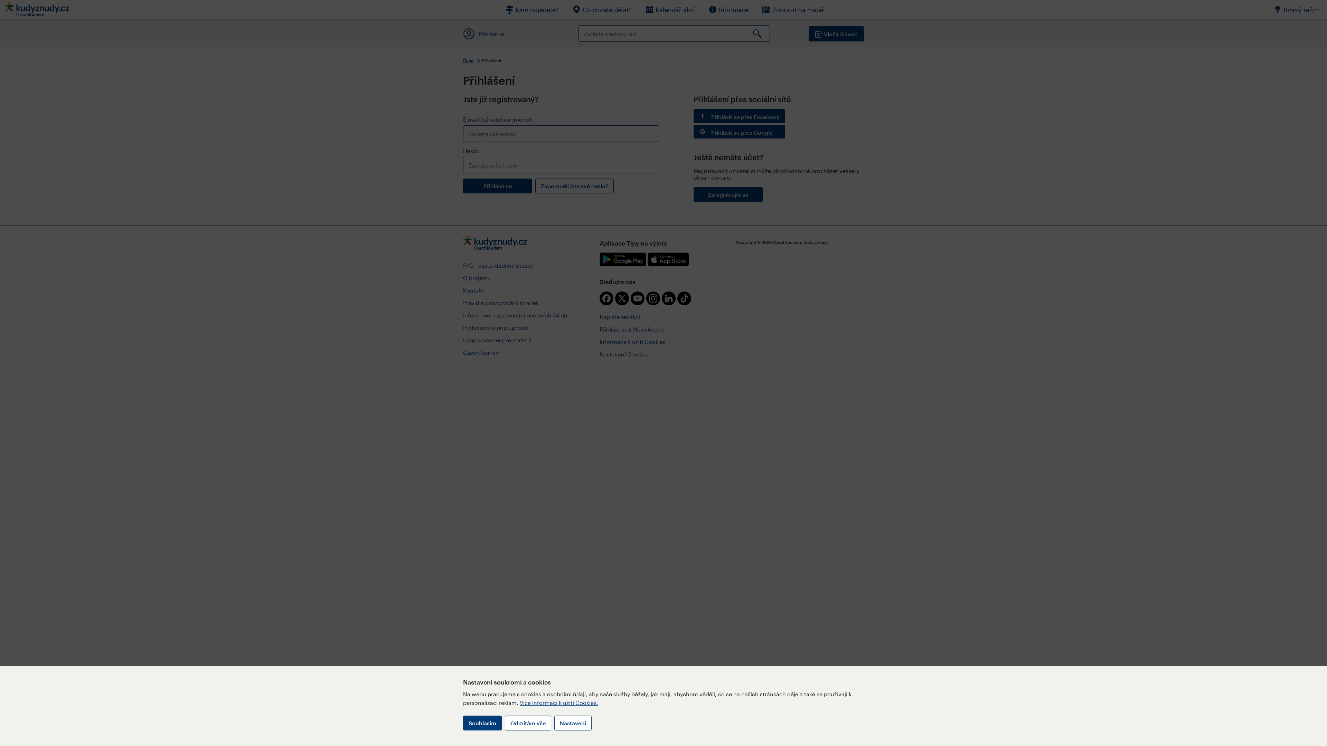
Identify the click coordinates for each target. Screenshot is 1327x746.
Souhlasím (482, 723)
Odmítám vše (528, 723)
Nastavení (573, 723)
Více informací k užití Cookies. (559, 702)
